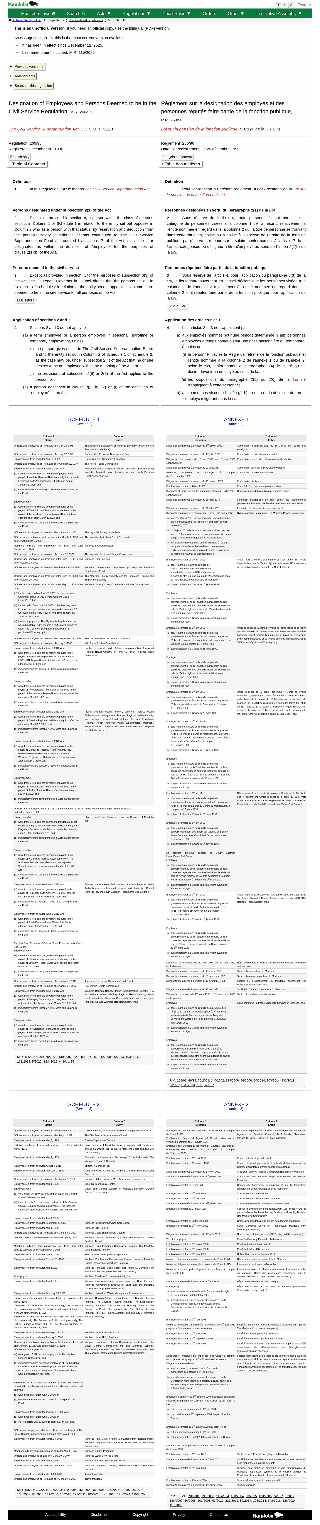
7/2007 (93, 1057)
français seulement (177, 157)
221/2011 (79, 1494)
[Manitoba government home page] (23, 5)
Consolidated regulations (86, 20)
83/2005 (98, 1489)
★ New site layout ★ (26, 20)
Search (74, 13)
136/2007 (23, 1494)
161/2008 (51, 1494)
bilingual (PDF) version (149, 28)
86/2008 (105, 1057)
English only (19, 157)
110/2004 (70, 1489)
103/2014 (132, 1057)
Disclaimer (99, 1514)
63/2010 (65, 1494)
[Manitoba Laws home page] (10, 20)
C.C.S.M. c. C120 (97, 129)
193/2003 (55, 1489)
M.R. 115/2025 (82, 52)
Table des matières (182, 163)
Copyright (140, 1514)
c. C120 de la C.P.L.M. (260, 129)
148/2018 (108, 1494)
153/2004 (84, 1489)
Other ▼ (236, 13)
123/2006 (79, 1057)
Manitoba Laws (36, 13)
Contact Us (219, 1514)
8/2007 (137, 1489)
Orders (209, 13)
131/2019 (23, 1061)
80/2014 (118, 1057)
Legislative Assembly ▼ (279, 13)
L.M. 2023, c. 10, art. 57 (197, 1085)
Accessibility (55, 1514)
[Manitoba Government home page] (268, 1515)
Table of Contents (28, 163)
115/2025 (138, 1494)
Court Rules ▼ (176, 13)
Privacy (179, 1514)
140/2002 (65, 1057)
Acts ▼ (104, 13)
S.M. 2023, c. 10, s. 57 (58, 1061)
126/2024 (123, 1494)
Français (304, 5)
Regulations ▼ (137, 13)
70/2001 (51, 1057)
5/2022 (37, 1061)
